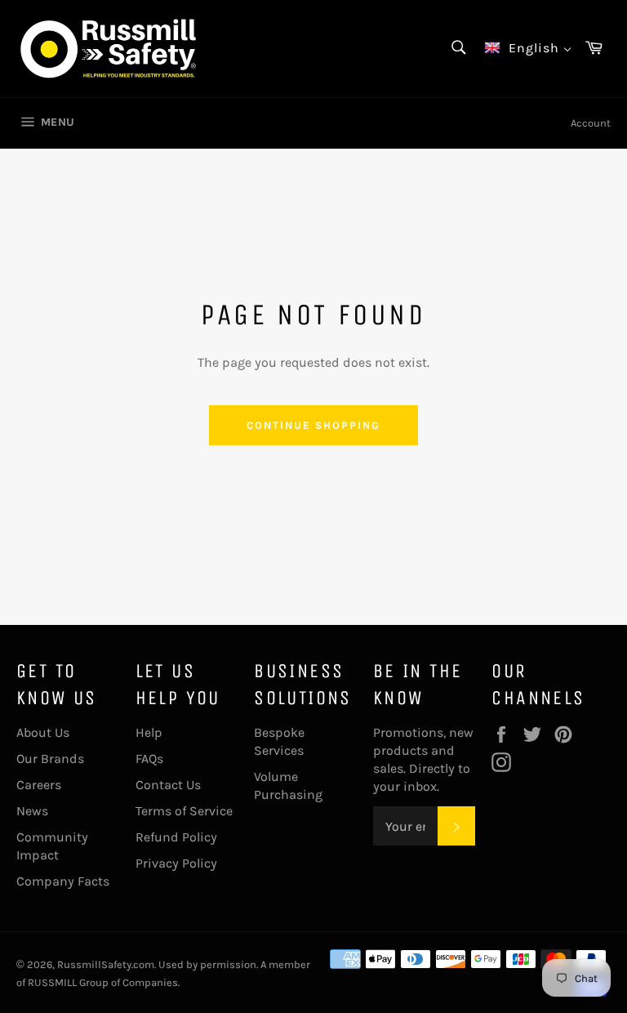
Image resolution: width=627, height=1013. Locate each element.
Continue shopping (313, 425)
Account (591, 123)
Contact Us (168, 784)
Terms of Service (184, 811)
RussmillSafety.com (105, 964)
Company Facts (62, 881)
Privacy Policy (176, 863)
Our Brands (50, 758)
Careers (38, 784)
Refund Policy (176, 837)
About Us (42, 732)
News (32, 811)
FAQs (149, 758)
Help (149, 732)
